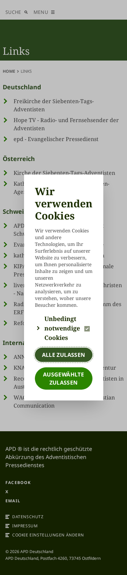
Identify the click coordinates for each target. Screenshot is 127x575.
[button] (63, 328)
